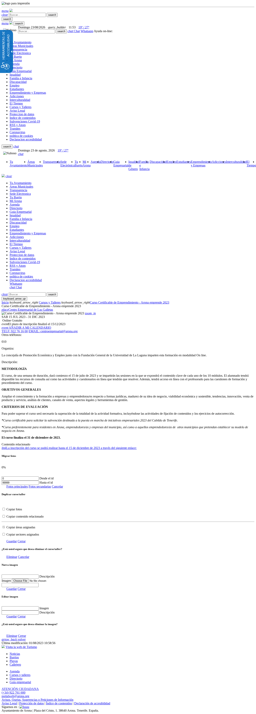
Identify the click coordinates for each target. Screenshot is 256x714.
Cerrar (22, 541)
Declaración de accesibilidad (92, 703)
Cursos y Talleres (50, 302)
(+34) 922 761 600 (13, 692)
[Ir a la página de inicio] (3, 176)
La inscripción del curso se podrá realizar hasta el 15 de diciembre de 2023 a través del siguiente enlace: (69, 448)
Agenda (15, 671)
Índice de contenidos (59, 703)
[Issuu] (24, 707)
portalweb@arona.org (15, 696)
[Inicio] (11, 11)
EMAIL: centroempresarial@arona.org (53, 331)
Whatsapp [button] (87, 31)
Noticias (15, 653)
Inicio (5, 302)
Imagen (44, 608)
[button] (5, 11)
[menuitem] (18, 163)
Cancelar (57, 486)
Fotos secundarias (40, 486)
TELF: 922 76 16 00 (15, 331)
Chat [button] (74, 31)
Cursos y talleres (20, 675)
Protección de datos (31, 703)
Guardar (11, 541)
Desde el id (46, 478)
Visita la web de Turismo (21, 647)
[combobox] (36, 31)
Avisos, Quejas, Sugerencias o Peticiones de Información (37, 699)
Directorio (16, 678)
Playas (14, 661)
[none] (20, 585)
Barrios (14, 657)
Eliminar (11, 557)
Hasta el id (46, 482)
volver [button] (14, 639)
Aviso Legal (9, 703)
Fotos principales (17, 486)
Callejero (15, 664)
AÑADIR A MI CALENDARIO (26, 327)
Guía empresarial (20, 682)
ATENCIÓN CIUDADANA (20, 689)
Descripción (47, 576)
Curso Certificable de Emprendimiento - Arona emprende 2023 (129, 302)
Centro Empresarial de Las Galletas (27, 309)
